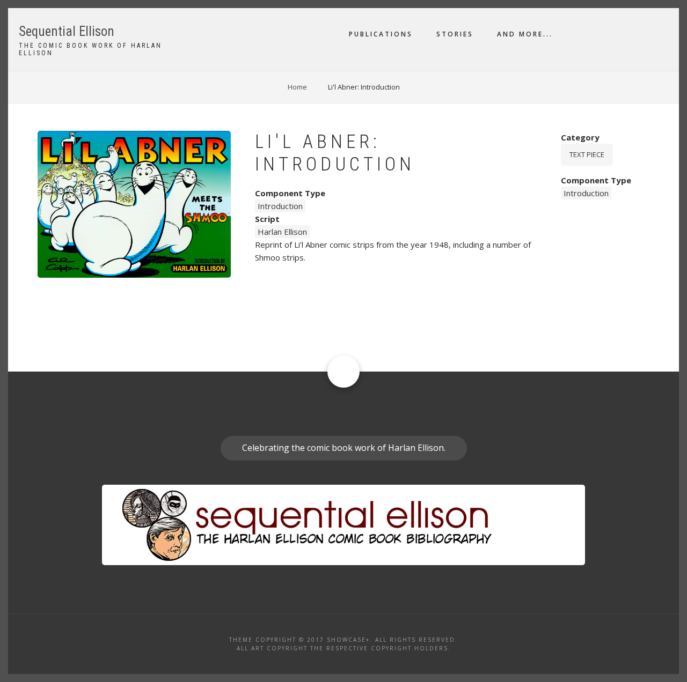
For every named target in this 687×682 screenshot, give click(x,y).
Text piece (586, 154)
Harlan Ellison (282, 231)
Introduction (280, 206)
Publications (381, 34)
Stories (454, 34)
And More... (525, 34)
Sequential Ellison (66, 31)
